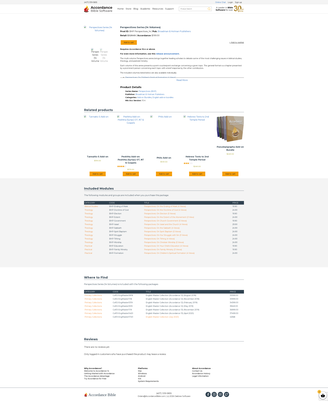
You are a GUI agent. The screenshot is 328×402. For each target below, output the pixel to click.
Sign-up (238, 2)
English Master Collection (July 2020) (162, 317)
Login (230, 2)
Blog (135, 9)
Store (128, 9)
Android (141, 376)
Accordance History (201, 373)
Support (169, 9)
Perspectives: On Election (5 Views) (160, 213)
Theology (89, 210)
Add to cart (129, 42)
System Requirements (148, 381)
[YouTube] (220, 394)
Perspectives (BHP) (147, 91)
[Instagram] (214, 394)
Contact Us (197, 371)
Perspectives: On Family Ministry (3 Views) (163, 249)
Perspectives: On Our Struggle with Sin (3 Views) (166, 235)
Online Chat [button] (220, 2)
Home (120, 9)
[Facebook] (208, 394)
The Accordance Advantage (97, 376)
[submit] (209, 8)
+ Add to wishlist (236, 42)
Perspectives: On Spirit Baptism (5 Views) (162, 231)
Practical (88, 246)
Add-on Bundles (144, 97)
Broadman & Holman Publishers (174, 31)
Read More (182, 80)
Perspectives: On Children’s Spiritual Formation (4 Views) (150, 77)
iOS (139, 378)
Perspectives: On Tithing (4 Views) (159, 239)
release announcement (167, 54)
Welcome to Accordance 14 (96, 371)
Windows (142, 373)
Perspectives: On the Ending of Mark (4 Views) (165, 206)
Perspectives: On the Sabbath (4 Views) (162, 228)
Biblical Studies (91, 206)
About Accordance (201, 368)
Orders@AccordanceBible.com (151, 396)
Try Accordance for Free (95, 378)
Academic (145, 9)
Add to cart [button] (98, 174)
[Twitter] (226, 394)
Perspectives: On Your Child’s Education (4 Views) (166, 246)
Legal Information (200, 376)
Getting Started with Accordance (99, 373)
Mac (140, 371)
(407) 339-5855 (90, 2)
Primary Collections (93, 295)
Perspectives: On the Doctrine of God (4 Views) (165, 210)
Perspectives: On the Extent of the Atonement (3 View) (169, 217)
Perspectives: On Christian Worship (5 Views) (164, 242)
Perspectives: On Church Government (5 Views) (165, 221)
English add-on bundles (162, 97)
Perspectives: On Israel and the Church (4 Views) (165, 224)
